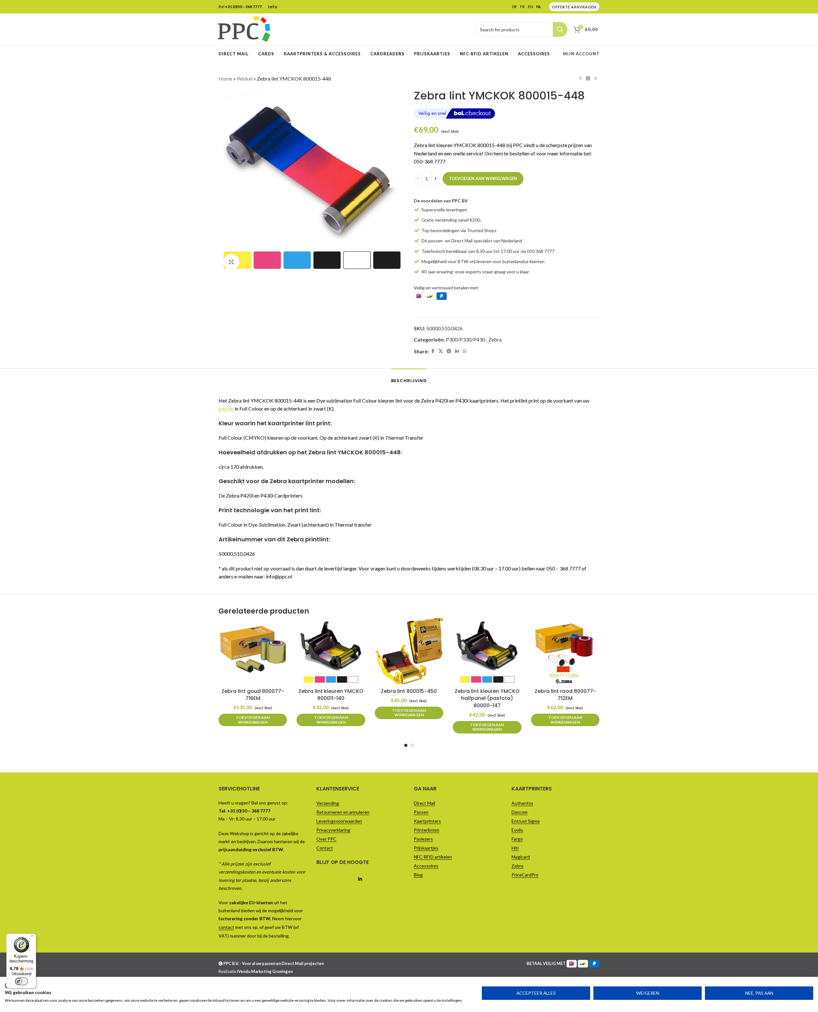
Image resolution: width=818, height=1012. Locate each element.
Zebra (495, 339)
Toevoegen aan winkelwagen (483, 178)
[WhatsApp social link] (464, 351)
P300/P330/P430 (465, 339)
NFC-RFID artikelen (433, 856)
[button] (253, 720)
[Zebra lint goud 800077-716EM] (253, 650)
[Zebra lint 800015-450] (409, 650)
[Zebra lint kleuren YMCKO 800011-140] (331, 650)
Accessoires (426, 865)
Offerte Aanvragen (574, 7)
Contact (324, 848)
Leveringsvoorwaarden (339, 821)
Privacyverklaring (333, 830)
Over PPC (326, 839)
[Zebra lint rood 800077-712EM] (565, 650)
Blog (418, 874)
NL (538, 6)
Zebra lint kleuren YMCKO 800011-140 (330, 694)
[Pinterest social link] (449, 351)
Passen (421, 812)
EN (530, 6)
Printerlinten (426, 830)
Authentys (522, 803)
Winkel (244, 78)
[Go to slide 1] (405, 745)
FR (522, 6)
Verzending (327, 803)
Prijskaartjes (426, 848)
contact (226, 927)
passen (226, 408)
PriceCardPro (525, 874)
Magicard (521, 856)
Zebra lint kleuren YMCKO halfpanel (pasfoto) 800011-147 (487, 698)
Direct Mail (424, 803)
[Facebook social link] (432, 351)
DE (514, 6)
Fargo (517, 839)
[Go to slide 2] (412, 745)
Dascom (520, 812)
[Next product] (595, 78)
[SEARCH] (560, 29)
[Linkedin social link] (457, 351)
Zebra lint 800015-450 (409, 691)
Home (225, 78)
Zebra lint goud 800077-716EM (252, 694)
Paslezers (423, 839)
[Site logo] (244, 29)
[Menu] (32, 937)
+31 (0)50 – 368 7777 (243, 6)
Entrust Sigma (526, 821)
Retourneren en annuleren (342, 812)
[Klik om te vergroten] (231, 262)
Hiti (515, 848)
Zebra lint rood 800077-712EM (565, 694)
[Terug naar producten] (588, 78)
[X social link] (440, 351)
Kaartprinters (427, 821)
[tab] (409, 377)
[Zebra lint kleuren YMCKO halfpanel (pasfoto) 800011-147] (487, 650)
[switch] (21, 981)
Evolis (517, 830)
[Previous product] (580, 78)
